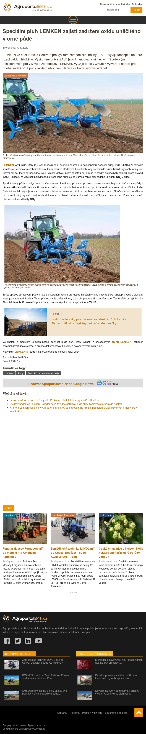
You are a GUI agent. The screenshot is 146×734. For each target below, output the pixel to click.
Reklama (74, 712)
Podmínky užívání (92, 712)
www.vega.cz (39, 728)
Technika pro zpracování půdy (43, 373)
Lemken (9, 373)
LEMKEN (8, 165)
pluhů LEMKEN (121, 342)
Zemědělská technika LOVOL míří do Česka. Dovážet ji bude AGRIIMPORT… (44, 661)
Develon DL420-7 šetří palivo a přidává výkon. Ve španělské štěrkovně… (117, 692)
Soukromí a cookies (116, 712)
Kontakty (62, 712)
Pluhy (20, 373)
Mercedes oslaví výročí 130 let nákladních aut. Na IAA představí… (119, 661)
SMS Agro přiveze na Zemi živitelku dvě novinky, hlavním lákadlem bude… (44, 692)
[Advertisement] (73, 458)
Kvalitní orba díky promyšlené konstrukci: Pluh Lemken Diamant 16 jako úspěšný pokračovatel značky (89, 321)
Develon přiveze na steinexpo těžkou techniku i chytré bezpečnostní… (116, 676)
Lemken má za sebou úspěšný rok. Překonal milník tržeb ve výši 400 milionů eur (55, 400)
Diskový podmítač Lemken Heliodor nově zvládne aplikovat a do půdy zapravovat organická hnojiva (66, 404)
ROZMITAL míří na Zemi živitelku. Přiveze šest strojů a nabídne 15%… (45, 676)
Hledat (136, 9)
